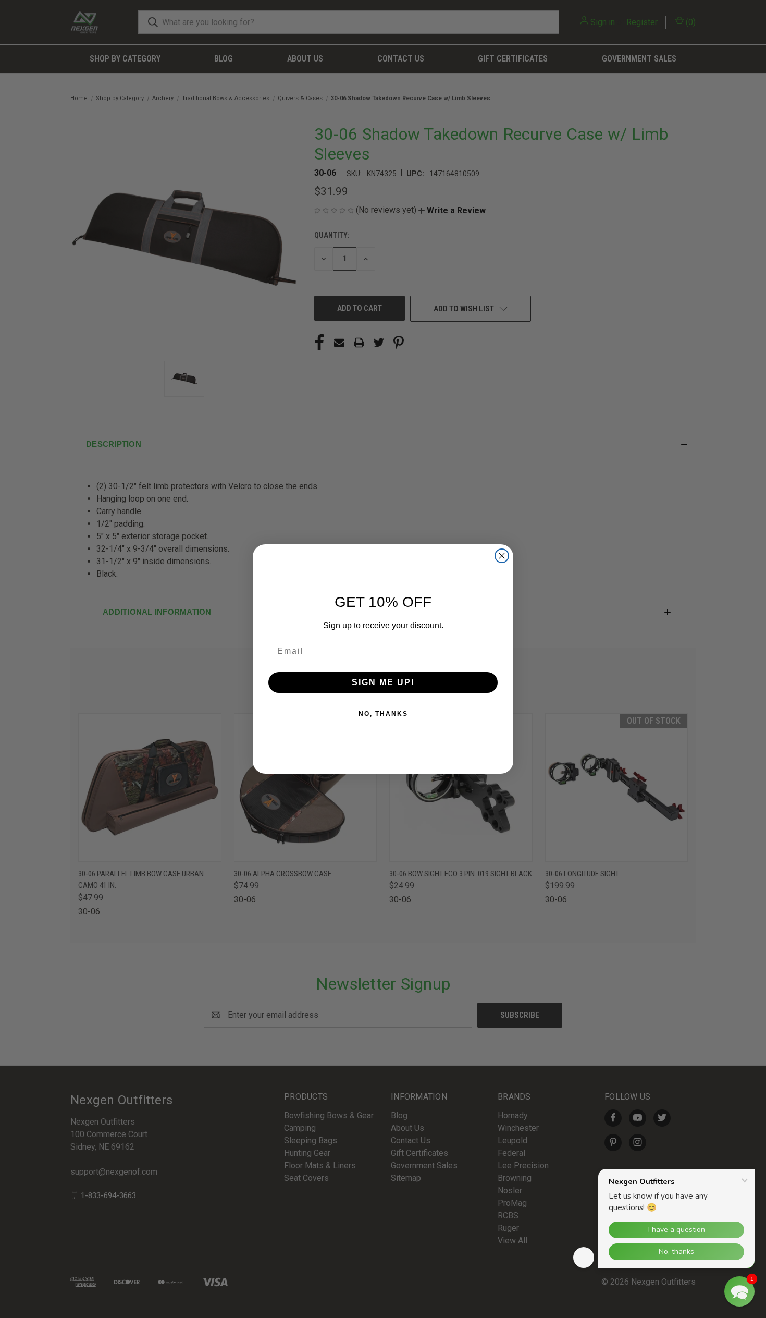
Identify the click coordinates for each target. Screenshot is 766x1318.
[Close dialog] (502, 556)
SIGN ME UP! (383, 682)
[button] (739, 1291)
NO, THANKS (383, 713)
